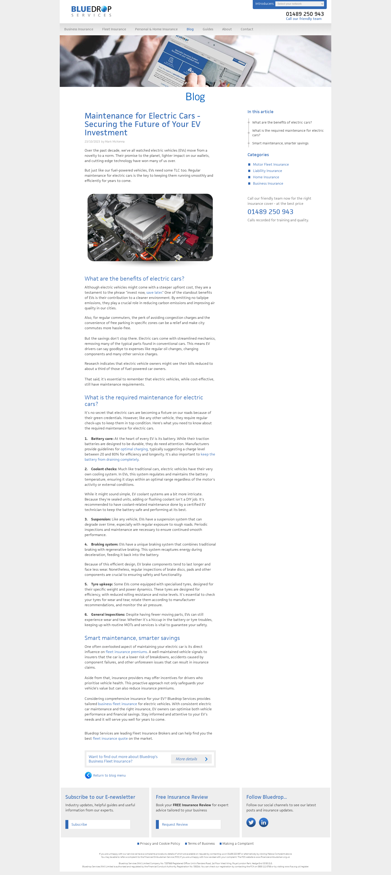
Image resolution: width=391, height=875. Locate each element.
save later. (154, 292)
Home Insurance (266, 177)
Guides (208, 29)
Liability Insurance (267, 170)
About (227, 29)
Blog (190, 29)
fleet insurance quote (110, 738)
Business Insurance (78, 29)
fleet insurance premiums (126, 651)
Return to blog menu (109, 775)
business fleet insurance (117, 703)
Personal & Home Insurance (156, 29)
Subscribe (79, 824)
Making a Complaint (238, 843)
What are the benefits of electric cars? (282, 122)
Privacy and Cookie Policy (159, 843)
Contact (247, 29)
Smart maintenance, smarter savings (280, 143)
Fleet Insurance (114, 29)
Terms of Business (201, 843)
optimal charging (134, 449)
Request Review (175, 824)
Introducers (264, 3)
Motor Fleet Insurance (271, 164)
